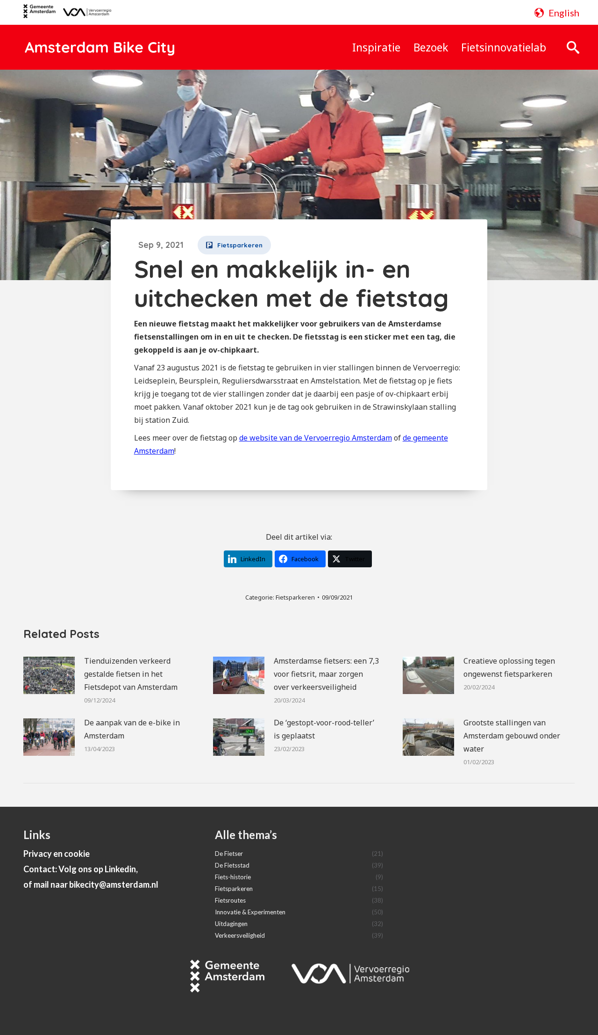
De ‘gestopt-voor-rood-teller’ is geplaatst (324, 729)
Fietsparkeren (295, 597)
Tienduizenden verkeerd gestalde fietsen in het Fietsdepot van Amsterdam (131, 674)
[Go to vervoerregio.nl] (83, 12)
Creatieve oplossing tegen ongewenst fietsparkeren (509, 667)
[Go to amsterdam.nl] (39, 14)
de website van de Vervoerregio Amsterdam (315, 438)
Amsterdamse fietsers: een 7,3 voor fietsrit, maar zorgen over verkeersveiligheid (326, 674)
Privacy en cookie (56, 853)
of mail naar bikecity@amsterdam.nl (90, 884)
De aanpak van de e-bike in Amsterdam (132, 729)
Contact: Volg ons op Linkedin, (80, 869)
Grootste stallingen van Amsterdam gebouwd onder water (511, 735)
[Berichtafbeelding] (49, 675)
